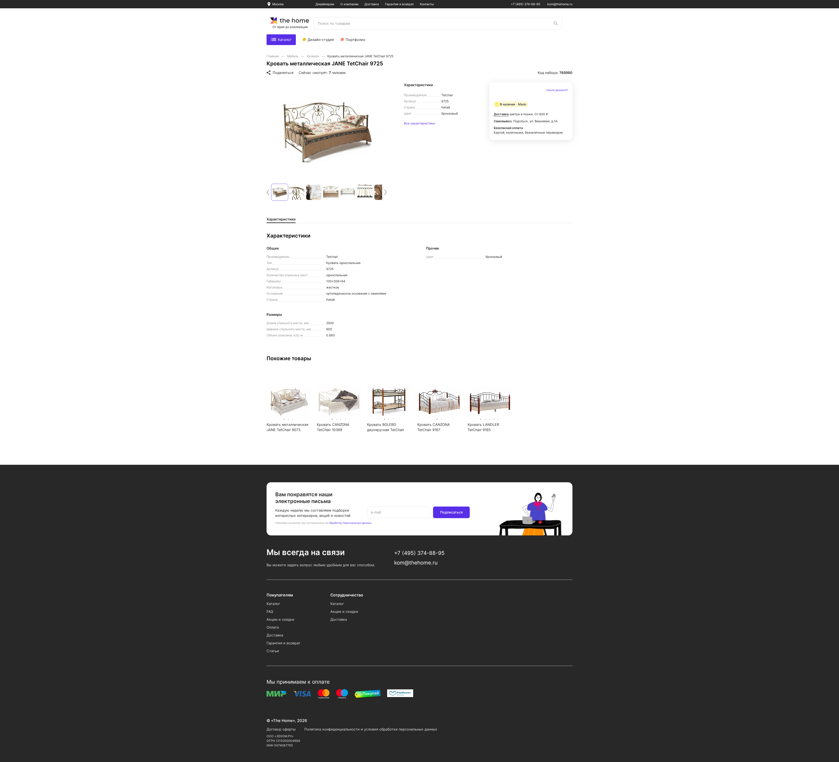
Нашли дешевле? (557, 90)
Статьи (273, 651)
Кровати (313, 56)
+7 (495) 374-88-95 (525, 4)
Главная (273, 56)
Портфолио (355, 39)
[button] (268, 192)
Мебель (293, 56)
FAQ (270, 611)
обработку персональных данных (350, 522)
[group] (327, 130)
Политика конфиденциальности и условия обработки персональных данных (370, 729)
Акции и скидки (280, 619)
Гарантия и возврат (399, 4)
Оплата (273, 627)
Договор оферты (281, 729)
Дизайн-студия (321, 39)
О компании (349, 4)
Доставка (371, 4)
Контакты (427, 4)
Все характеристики (419, 123)
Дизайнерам (324, 4)
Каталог (284, 39)
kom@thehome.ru (559, 4)
